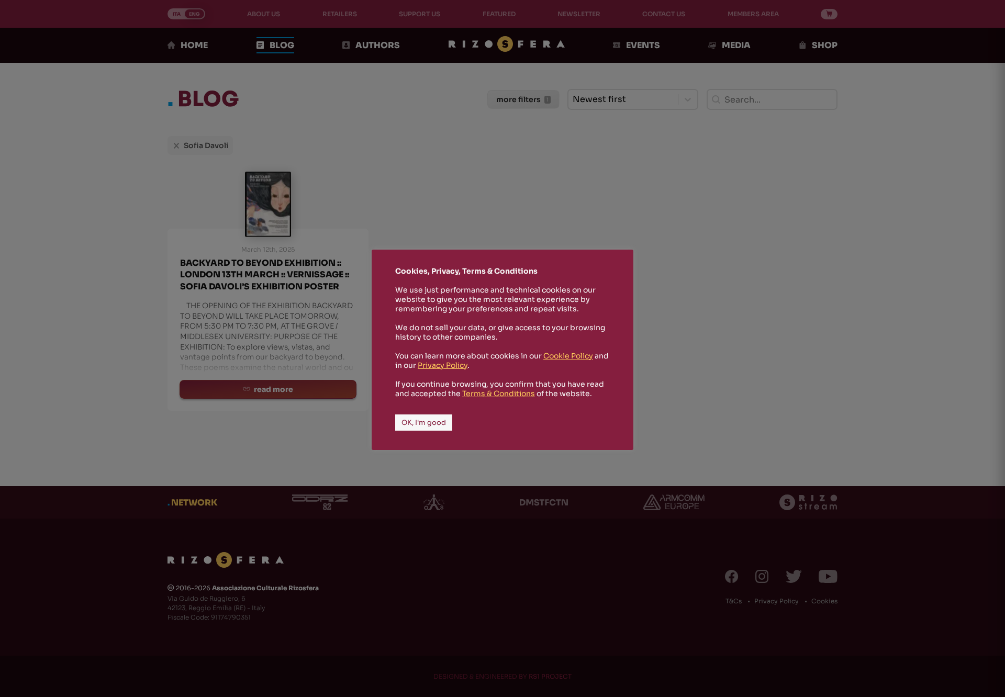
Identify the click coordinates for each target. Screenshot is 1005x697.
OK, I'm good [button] (423, 422)
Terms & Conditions (498, 393)
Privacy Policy (442, 365)
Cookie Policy (568, 356)
